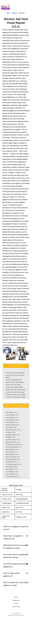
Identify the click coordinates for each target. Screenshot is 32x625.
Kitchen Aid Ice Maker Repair (15, 382)
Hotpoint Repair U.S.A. (13, 476)
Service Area (16, 606)
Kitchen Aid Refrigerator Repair (16, 397)
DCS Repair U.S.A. (11, 427)
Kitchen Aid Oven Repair (13, 384)
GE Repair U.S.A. (11, 437)
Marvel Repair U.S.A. (12, 417)
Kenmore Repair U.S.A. (13, 439)
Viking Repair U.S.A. (12, 454)
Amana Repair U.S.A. (12, 471)
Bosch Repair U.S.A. (12, 466)
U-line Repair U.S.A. (12, 422)
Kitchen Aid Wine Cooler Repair (16, 394)
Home (8, 13)
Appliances (14, 13)
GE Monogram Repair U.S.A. (14, 444)
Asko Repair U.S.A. (11, 469)
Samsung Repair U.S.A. (13, 442)
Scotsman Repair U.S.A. (13, 430)
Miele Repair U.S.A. (12, 412)
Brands (16, 603)
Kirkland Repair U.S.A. (12, 420)
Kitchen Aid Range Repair (14, 380)
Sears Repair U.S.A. (12, 452)
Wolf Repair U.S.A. (11, 462)
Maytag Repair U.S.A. (12, 449)
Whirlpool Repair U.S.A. (13, 459)
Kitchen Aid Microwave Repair (15, 373)
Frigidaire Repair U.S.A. (13, 434)
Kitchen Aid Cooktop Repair (14, 387)
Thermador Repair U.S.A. (13, 464)
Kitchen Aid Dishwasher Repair (15, 389)
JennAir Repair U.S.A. (12, 415)
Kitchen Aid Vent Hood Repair (15, 392)
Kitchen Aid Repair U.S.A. (14, 447)
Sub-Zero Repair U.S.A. (13, 457)
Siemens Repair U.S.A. (13, 425)
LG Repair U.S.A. (11, 432)
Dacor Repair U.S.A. (12, 474)
